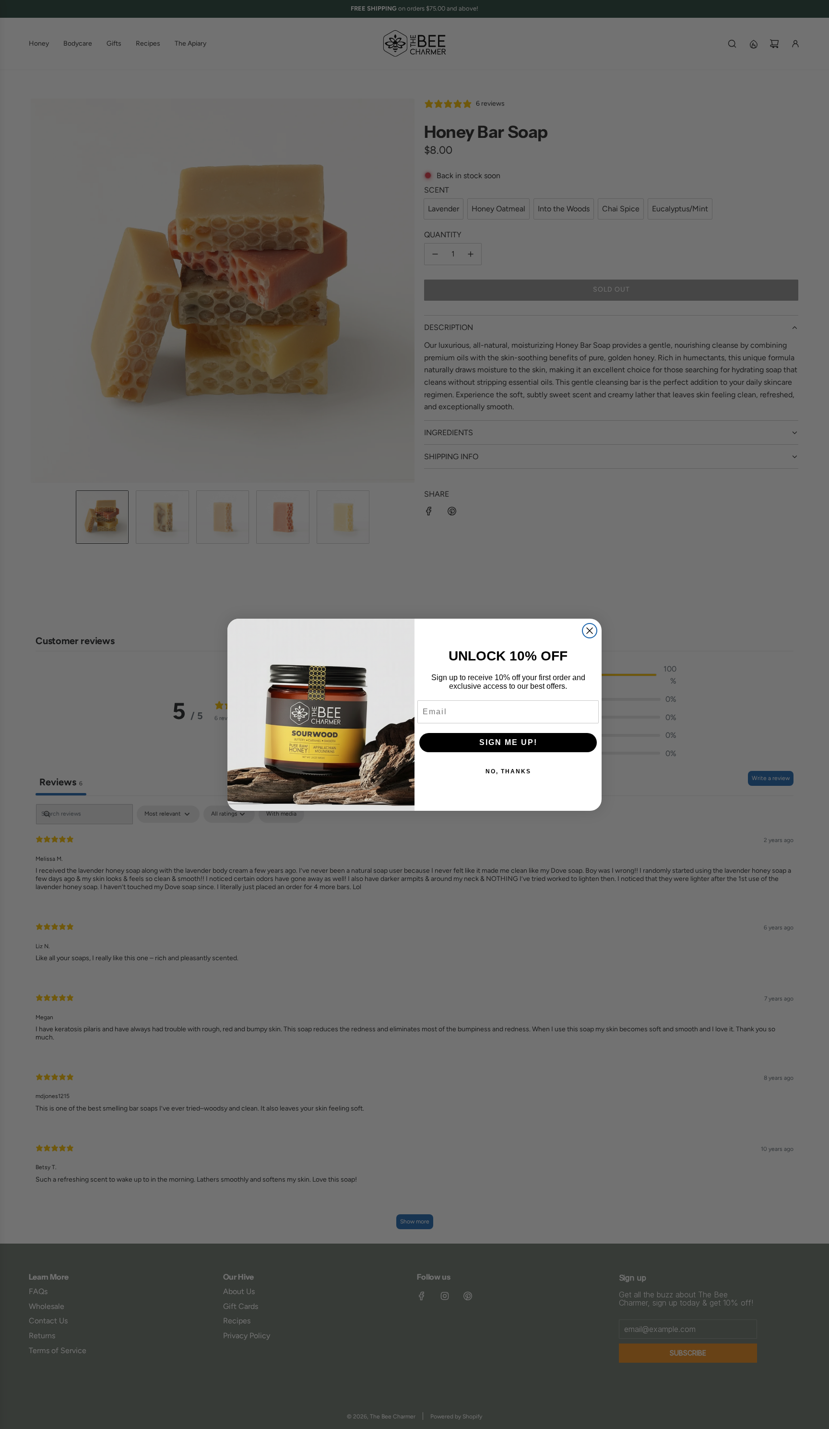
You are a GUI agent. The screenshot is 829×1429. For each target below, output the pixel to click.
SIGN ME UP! (508, 742)
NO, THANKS (508, 771)
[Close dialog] (589, 630)
